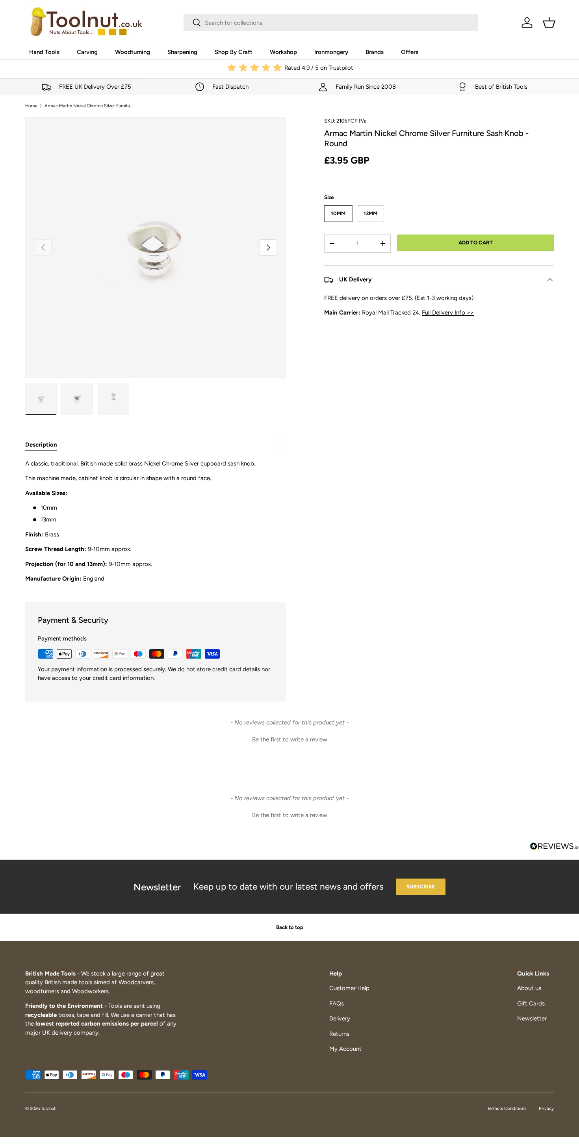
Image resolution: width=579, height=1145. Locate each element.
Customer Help (349, 988)
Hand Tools (44, 52)
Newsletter (532, 1018)
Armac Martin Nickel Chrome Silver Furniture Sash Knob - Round (89, 106)
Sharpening (182, 52)
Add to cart (475, 242)
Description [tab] (41, 444)
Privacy (546, 1108)
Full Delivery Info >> (448, 312)
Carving (87, 52)
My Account (345, 1048)
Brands (375, 52)
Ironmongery (331, 52)
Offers (409, 52)
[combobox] (331, 22)
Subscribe (420, 886)
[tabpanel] (155, 521)
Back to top (289, 927)
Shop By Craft (233, 52)
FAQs (336, 1003)
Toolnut (49, 1108)
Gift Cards (531, 1003)
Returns (339, 1033)
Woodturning (132, 52)
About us (529, 988)
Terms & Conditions (506, 1108)
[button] (549, 22)
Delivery (339, 1018)
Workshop (283, 52)
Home (31, 106)
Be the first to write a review (289, 739)
